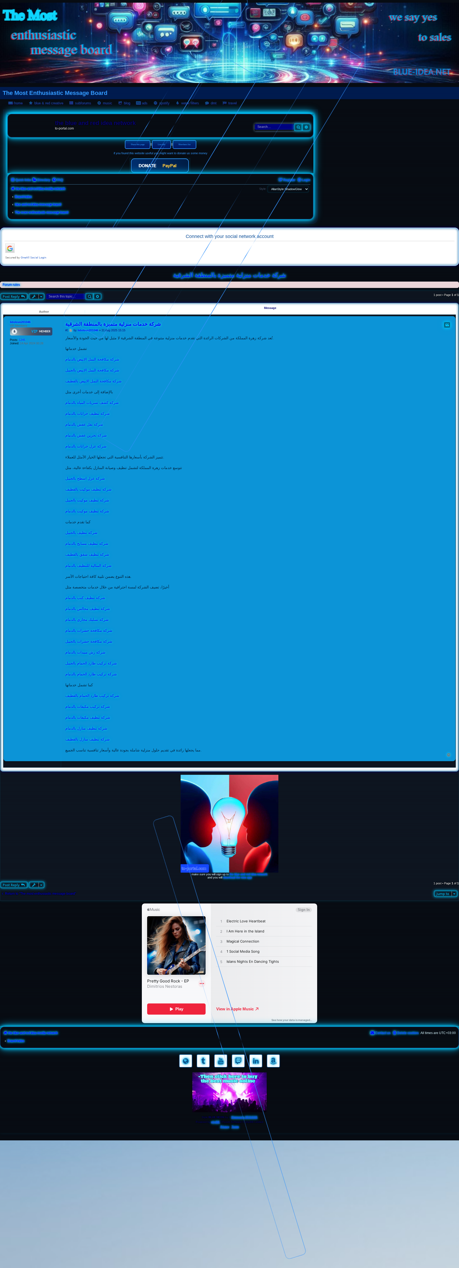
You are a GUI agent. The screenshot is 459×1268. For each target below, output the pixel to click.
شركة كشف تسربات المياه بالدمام (92, 402)
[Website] (185, 1061)
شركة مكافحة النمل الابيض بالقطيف (93, 381)
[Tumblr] (203, 1061)
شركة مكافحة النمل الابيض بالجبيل (92, 370)
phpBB (215, 1121)
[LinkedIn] (255, 1061)
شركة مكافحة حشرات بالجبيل (88, 641)
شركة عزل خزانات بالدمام (86, 446)
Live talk (161, 144)
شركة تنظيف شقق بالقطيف (87, 554)
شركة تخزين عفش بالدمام (86, 435)
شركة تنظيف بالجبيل (81, 532)
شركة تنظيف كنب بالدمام (85, 598)
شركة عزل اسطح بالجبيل (85, 478)
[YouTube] (220, 1061)
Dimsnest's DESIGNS (244, 1117)
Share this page (137, 144)
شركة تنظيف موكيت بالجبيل (87, 500)
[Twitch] (238, 1061)
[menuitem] (41, 180)
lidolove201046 (20, 322)
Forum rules (11, 285)
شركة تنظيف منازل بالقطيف (87, 739)
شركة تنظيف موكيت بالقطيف (88, 489)
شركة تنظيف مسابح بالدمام (86, 543)
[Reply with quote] (447, 325)
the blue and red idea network (248, 874)
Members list (184, 144)
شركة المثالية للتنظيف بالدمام (88, 565)
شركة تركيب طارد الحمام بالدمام (91, 674)
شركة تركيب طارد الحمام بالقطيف (92, 695)
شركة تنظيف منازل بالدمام (86, 728)
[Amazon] (273, 1061)
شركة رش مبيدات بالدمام (85, 652)
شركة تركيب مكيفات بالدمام (87, 706)
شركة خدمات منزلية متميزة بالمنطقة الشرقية (229, 275)
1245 (22, 339)
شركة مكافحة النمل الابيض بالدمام (92, 359)
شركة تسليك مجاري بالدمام (87, 619)
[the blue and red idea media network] (32, 124)
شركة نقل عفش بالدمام (84, 424)
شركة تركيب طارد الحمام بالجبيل (91, 663)
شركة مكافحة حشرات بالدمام (88, 630)
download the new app (237, 877)
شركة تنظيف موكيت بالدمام (87, 511)
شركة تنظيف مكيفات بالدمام (87, 717)
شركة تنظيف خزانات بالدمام (87, 413)
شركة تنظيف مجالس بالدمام (87, 608)
